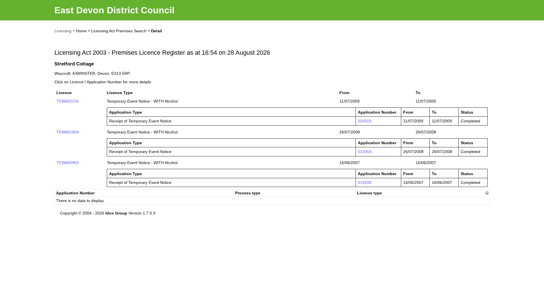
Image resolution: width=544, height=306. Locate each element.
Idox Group (116, 213)
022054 (364, 151)
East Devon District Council (114, 10)
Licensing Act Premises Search (118, 31)
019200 (364, 182)
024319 (364, 121)
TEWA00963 (67, 162)
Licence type (369, 193)
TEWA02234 (67, 101)
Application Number (75, 193)
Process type (247, 193)
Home (81, 31)
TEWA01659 (67, 132)
